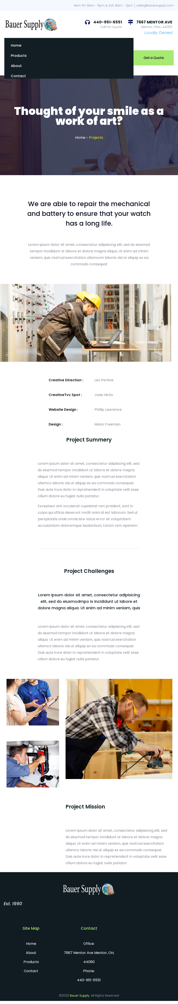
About (16, 65)
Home (16, 45)
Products (19, 55)
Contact (18, 75)
